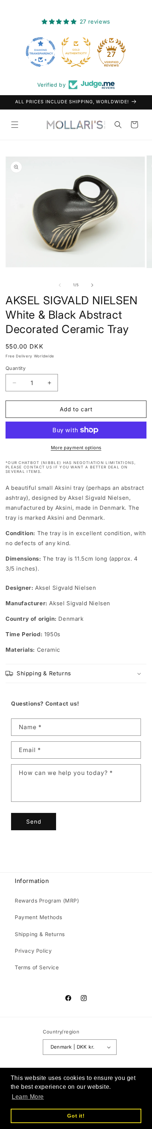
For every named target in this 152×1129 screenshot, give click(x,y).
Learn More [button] (28, 1097)
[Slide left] (60, 285)
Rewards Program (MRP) (47, 900)
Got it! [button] (75, 1116)
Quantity (15, 368)
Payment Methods (38, 917)
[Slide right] (92, 285)
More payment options (76, 447)
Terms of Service (37, 967)
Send (33, 821)
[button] (15, 125)
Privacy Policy (33, 951)
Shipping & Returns (40, 934)
